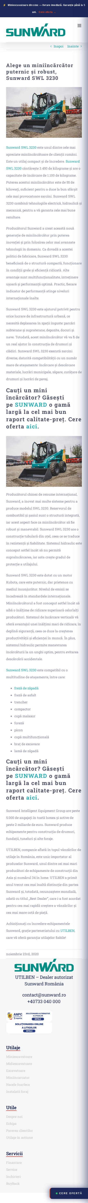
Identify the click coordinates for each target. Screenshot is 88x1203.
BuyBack (13, 1183)
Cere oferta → (47, 12)
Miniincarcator (18, 1077)
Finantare (14, 1162)
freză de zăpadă (26, 688)
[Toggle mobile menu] (80, 25)
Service (11, 1169)
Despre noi (14, 1116)
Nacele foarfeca (18, 1084)
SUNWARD (31, 404)
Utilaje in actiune (19, 1137)
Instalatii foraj (17, 1091)
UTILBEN (67, 930)
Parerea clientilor (19, 1130)
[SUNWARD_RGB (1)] (44, 960)
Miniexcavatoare (19, 1056)
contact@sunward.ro (44, 995)
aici (31, 426)
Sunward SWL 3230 (21, 147)
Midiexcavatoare (19, 1063)
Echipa (11, 1123)
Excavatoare (15, 1070)
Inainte (73, 46)
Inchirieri (13, 1176)
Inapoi (58, 46)
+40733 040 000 (44, 1001)
